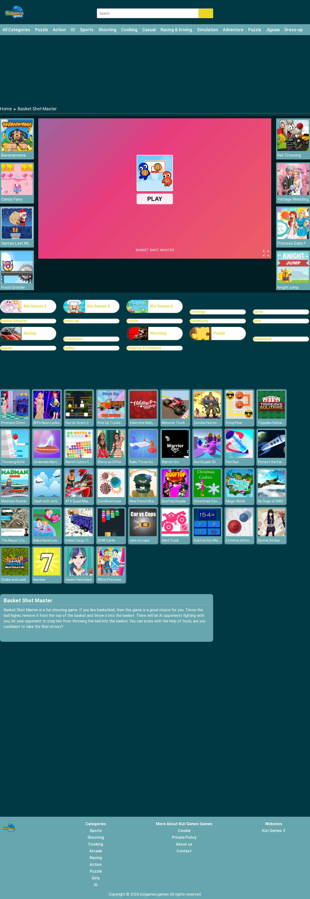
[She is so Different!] (111, 456)
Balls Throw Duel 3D (145, 462)
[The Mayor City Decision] (14, 535)
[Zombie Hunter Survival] (207, 417)
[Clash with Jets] (47, 495)
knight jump (288, 287)
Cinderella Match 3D (48, 462)
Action (59, 29)
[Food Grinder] (17, 282)
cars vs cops (139, 540)
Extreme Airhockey (240, 540)
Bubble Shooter (13, 321)
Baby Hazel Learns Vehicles (54, 540)
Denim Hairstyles (78, 580)
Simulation (207, 29)
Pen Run (232, 462)
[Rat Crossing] (293, 149)
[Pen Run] (239, 456)
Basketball (262, 339)
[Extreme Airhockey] (239, 535)
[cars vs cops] (143, 535)
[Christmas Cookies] (207, 495)
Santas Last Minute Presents (17, 243)
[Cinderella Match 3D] (47, 456)
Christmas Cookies (208, 501)
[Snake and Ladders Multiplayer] (14, 574)
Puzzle (41, 29)
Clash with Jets (45, 501)
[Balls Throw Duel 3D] (143, 456)
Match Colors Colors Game (86, 462)
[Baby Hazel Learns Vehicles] (47, 535)
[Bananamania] (17, 149)
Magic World (235, 501)
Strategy (197, 312)
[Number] (47, 574)
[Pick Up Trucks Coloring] (111, 417)
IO (73, 29)
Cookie (184, 830)
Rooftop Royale (174, 501)
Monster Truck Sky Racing (182, 423)
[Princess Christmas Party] (14, 417)
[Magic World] (239, 495)
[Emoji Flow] (239, 417)
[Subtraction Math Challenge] (207, 535)
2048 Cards (106, 540)
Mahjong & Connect (143, 348)
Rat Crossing (289, 155)
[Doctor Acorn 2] (79, 417)
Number (39, 580)
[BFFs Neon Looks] (47, 417)
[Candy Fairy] (17, 193)
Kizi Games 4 (161, 306)
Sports (86, 29)
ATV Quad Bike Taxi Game (85, 501)
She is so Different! (112, 462)
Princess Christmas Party (21, 423)
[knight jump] (293, 282)
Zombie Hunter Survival (212, 423)
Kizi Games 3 (98, 306)
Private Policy (184, 837)
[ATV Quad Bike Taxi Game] (79, 495)
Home (6, 108)
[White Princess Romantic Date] (111, 574)
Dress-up (294, 29)
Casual (149, 29)
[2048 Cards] (111, 535)
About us (184, 844)
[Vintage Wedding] (293, 193)
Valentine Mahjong (144, 423)
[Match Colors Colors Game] (79, 456)
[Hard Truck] (175, 535)
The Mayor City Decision (20, 540)
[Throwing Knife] (14, 456)
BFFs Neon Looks (46, 423)
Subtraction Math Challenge (215, 540)
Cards (258, 312)
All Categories (16, 29)
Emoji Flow (234, 423)
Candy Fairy (11, 199)
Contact (184, 851)
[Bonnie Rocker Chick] (271, 535)
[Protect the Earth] (271, 456)
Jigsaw (273, 29)
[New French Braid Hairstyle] (143, 495)
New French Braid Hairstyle (150, 501)
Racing (30, 333)
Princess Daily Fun (293, 243)
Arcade (95, 851)
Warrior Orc (170, 462)
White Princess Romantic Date (121, 580)
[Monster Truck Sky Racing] (175, 417)
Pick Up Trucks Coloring (116, 423)
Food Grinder (13, 287)
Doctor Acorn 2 (77, 423)
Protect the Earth (271, 462)
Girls (257, 321)
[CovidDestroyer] (111, 495)
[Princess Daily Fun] (293, 237)
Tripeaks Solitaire (271, 423)
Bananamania (13, 155)
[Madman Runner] (14, 495)
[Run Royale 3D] (207, 456)
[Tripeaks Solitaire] (271, 417)
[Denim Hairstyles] (79, 574)
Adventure (233, 29)
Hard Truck (170, 540)
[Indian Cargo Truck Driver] (79, 535)
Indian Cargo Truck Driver (84, 540)
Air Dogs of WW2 (270, 501)
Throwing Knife (13, 462)
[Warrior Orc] (175, 456)
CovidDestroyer (110, 501)
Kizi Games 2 (35, 306)
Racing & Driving (176, 29)
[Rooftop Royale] (175, 495)
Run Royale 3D (205, 462)
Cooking (129, 29)
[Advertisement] (155, 70)
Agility (68, 348)
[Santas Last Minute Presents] (17, 237)
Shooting (107, 29)
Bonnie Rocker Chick (273, 540)
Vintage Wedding (293, 199)
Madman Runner (14, 501)
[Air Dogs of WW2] (271, 495)
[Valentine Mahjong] (143, 417)
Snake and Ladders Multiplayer (25, 580)
